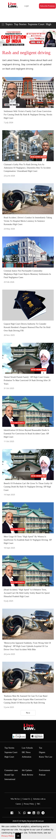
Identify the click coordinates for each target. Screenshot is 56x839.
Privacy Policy (7, 836)
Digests (42, 752)
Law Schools (27, 748)
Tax (40, 748)
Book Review (27, 775)
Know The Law (45, 757)
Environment (44, 770)
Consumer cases (11, 770)
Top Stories (20, 24)
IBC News (26, 752)
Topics (9, 24)
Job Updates (27, 770)
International (9, 779)
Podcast (42, 775)
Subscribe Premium (47, 6)
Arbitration (26, 757)
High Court (9, 757)
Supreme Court (36, 24)
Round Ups (9, 775)
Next (28, 713)
